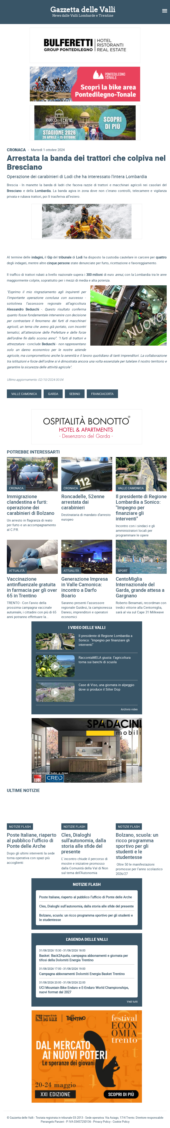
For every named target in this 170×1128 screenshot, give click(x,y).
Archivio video (129, 709)
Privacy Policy (101, 1122)
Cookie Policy (121, 1122)
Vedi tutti (132, 1001)
